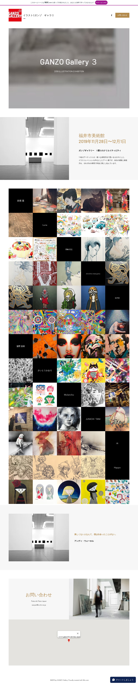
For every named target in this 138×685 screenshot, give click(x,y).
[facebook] (112, 15)
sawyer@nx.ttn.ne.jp (39, 605)
